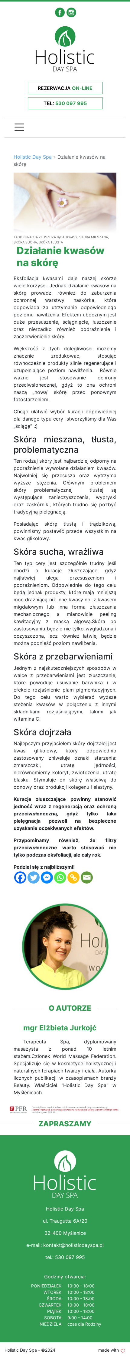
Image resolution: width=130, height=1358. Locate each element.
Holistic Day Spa (33, 157)
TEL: (65, 103)
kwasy (71, 237)
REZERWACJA (65, 88)
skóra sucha (25, 242)
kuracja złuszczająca (43, 237)
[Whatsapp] (60, 877)
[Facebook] (20, 877)
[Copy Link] (73, 877)
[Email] (87, 877)
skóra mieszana (93, 237)
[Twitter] (34, 877)
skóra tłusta (51, 242)
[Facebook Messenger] (47, 877)
